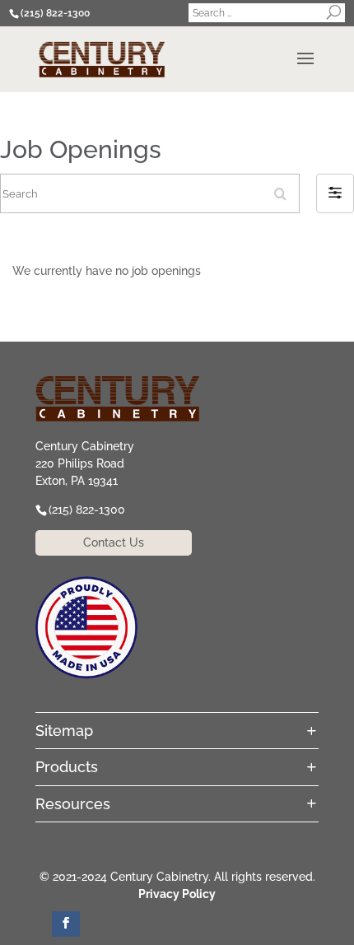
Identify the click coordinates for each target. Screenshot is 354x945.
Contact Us (113, 542)
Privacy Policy (177, 894)
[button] (335, 193)
